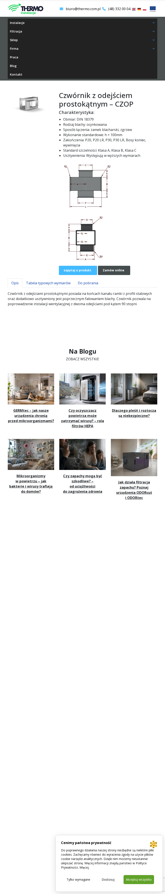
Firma (14, 49)
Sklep (14, 40)
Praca (14, 57)
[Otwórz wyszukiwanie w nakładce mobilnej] (120, 24)
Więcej (84, 867)
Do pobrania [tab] (88, 283)
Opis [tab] (15, 283)
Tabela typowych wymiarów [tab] (48, 283)
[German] (139, 8)
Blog (13, 66)
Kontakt (16, 74)
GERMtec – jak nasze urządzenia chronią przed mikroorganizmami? (31, 415)
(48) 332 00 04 (118, 8)
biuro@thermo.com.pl (83, 8)
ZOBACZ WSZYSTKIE (82, 359)
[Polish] (145, 8)
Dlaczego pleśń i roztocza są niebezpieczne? (134, 413)
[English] (134, 8)
